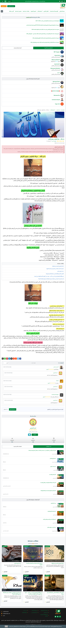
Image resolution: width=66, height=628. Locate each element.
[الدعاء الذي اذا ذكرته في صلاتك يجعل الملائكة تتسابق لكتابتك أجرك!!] (12, 582)
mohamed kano (5, 453)
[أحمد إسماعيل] (61, 367)
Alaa (3, 560)
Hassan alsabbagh (48, 560)
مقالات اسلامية (26, 11)
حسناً (6, 626)
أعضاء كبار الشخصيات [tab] (17, 47)
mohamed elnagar (55, 394)
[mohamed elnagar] (61, 394)
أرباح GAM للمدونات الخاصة (44, 615)
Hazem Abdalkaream (28, 560)
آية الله (57, 380)
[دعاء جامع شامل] (12, 553)
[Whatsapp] (5, 359)
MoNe (3, 590)
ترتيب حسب (33, 362)
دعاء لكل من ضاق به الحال (51, 527)
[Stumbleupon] (14, 359)
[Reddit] (16, 359)
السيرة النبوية (33, 11)
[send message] (29, 435)
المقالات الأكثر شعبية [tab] (18, 446)
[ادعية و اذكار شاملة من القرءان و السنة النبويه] (33, 553)
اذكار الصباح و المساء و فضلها (58, 266)
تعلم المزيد (11, 626)
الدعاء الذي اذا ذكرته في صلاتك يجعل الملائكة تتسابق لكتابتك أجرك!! (51, 278)
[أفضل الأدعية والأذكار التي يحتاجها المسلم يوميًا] (54, 582)
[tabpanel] (33, 63)
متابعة (35, 434)
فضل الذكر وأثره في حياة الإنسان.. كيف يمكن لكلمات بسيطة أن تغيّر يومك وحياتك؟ (42, 450)
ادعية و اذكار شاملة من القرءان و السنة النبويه (55, 268)
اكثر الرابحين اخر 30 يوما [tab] (48, 47)
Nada (25, 590)
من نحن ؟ (25, 610)
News (4, 514)
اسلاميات (58, 109)
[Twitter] (18, 359)
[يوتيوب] (60, 1)
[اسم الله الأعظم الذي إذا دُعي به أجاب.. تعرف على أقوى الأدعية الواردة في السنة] (33, 582)
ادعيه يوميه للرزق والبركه (52, 511)
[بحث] (2, 11)
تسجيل (5, 409)
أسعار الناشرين (34, 612)
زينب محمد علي (5, 530)
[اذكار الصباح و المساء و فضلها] (54, 553)
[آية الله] (61, 381)
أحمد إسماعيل (55, 366)
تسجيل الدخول (12, 409)
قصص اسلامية (18, 11)
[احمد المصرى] (60, 373)
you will (4, 522)
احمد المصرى (28, 17)
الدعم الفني (46, 612)
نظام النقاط (24, 612)
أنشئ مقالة (11, 11)
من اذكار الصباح (53, 503)
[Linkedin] (9, 359)
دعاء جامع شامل (60, 271)
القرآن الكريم (46, 11)
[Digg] (11, 359)
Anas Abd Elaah (48, 590)
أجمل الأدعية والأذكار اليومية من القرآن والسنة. (48, 482)
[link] (33, 430)
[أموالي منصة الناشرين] (62, 6)
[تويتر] (62, 1)
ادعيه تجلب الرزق (53, 466)
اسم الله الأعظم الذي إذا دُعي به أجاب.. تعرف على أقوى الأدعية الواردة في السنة (49, 276)
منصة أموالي (62, 11)
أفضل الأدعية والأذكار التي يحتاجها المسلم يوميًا (55, 273)
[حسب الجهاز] (5, 1)
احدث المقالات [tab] (48, 446)
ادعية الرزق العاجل (53, 458)
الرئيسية (62, 109)
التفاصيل (48, 571)
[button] (3, 359)
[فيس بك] (64, 1)
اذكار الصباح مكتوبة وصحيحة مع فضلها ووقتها (48, 490)
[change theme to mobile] (2, 1)
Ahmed (4, 506)
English (9, 1)
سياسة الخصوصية (35, 1)
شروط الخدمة (34, 610)
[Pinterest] (7, 359)
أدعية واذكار (40, 11)
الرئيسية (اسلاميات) (54, 11)
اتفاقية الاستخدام (28, 1)
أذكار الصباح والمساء (52, 474)
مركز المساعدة (42, 1)
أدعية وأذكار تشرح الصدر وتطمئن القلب (49, 519)
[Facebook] (20, 359)
